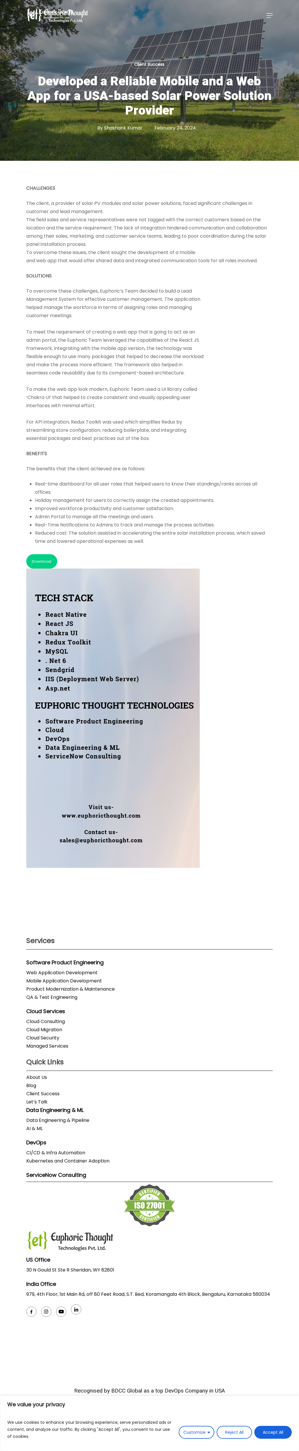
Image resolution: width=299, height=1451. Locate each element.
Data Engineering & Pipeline (57, 1120)
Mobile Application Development (64, 980)
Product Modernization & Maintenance (70, 989)
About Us (36, 1077)
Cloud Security (42, 1037)
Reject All (234, 1432)
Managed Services (47, 1046)
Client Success (149, 64)
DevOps (36, 1142)
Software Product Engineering (65, 962)
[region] (149, 1423)
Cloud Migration (44, 1029)
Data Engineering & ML (55, 1110)
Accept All (273, 1432)
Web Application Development (62, 972)
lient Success (45, 1093)
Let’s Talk (37, 1101)
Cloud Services (45, 1011)
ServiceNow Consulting (56, 1175)
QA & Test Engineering (51, 997)
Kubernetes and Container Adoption (67, 1161)
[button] (269, 15)
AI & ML (34, 1128)
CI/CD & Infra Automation (55, 1152)
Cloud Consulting (45, 1021)
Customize (194, 1432)
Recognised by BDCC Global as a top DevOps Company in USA (149, 1391)
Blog (31, 1085)
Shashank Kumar (123, 128)
